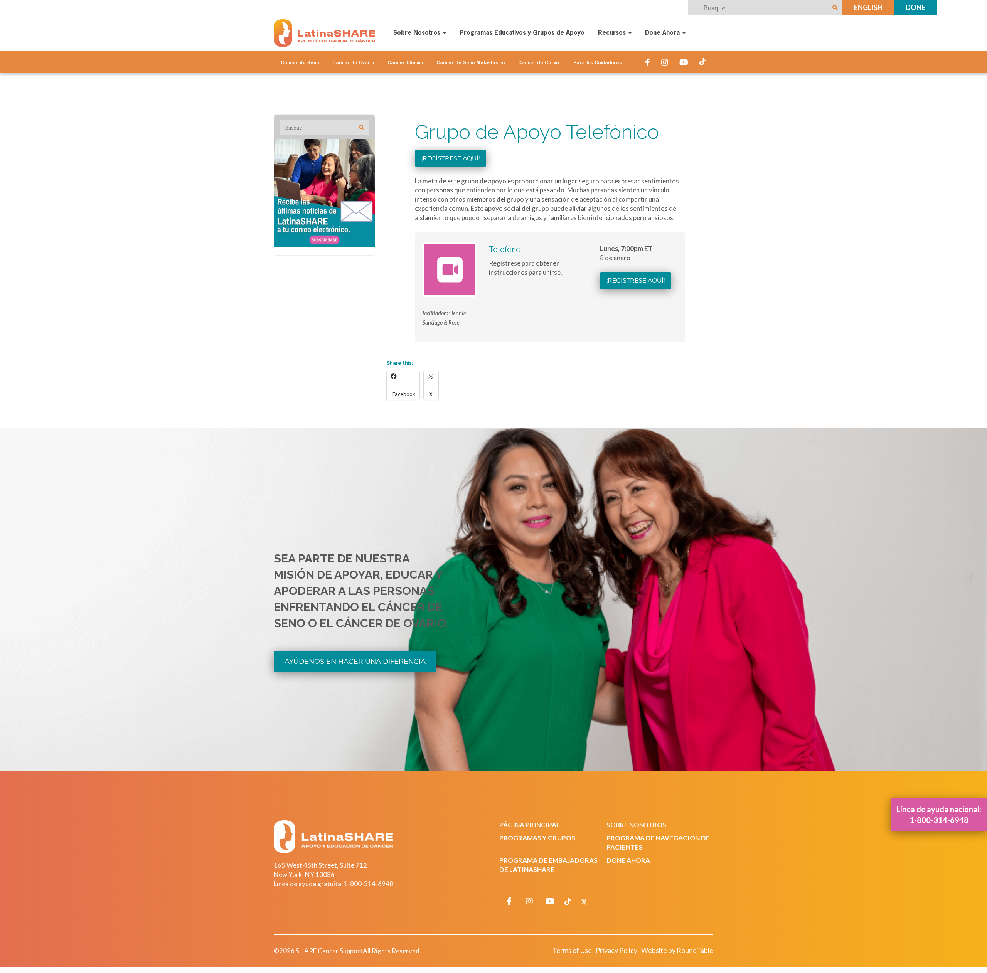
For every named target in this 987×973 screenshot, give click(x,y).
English (868, 7)
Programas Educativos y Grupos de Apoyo (522, 33)
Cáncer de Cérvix (539, 63)
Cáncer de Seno (300, 63)
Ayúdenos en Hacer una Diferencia (355, 661)
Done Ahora (663, 33)
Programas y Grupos (537, 838)
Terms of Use (572, 950)
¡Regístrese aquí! (450, 158)
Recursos (613, 33)
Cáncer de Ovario (353, 63)
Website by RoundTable (677, 950)
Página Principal (529, 825)
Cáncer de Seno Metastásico (470, 63)
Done (915, 7)
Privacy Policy (616, 950)
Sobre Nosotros (417, 33)
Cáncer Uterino (405, 63)
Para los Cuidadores (597, 63)
